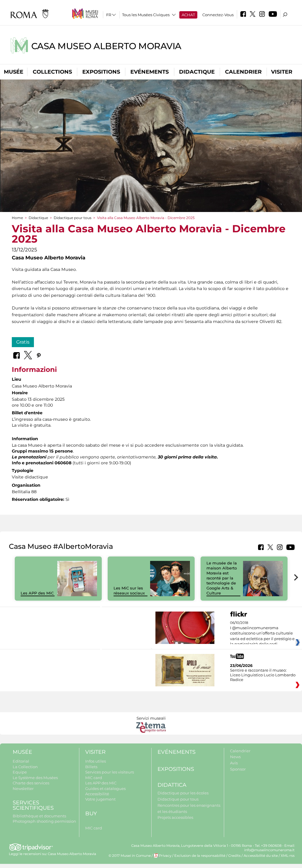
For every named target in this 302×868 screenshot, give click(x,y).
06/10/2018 (262, 634)
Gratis (22, 342)
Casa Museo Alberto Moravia (106, 46)
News (235, 756)
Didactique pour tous (72, 218)
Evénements (149, 72)
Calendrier (243, 72)
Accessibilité (97, 793)
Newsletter (23, 788)
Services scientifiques (33, 805)
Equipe (20, 772)
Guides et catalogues (105, 788)
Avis (234, 763)
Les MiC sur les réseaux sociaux (129, 590)
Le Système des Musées (35, 777)
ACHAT (188, 14)
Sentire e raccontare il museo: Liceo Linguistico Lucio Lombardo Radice (263, 675)
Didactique (197, 72)
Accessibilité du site (261, 856)
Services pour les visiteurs (109, 772)
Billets (91, 766)
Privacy (165, 856)
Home (17, 218)
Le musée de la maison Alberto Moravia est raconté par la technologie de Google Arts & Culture (221, 578)
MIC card (93, 777)
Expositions (101, 72)
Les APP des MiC (37, 593)
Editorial (21, 761)
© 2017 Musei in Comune (130, 856)
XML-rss (288, 856)
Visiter (281, 72)
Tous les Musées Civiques (146, 14)
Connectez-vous (218, 14)
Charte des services (31, 783)
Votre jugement (100, 799)
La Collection (25, 766)
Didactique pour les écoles (183, 793)
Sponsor (238, 769)
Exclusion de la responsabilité (199, 856)
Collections (52, 72)
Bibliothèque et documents (39, 816)
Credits (234, 856)
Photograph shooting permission (44, 821)
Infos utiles (95, 761)
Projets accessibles (175, 817)
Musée (13, 72)
